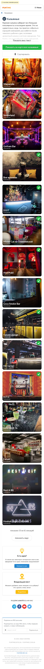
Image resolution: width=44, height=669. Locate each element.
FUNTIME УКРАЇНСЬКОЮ (10, 2)
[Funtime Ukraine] (7, 7)
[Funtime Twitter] (29, 606)
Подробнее (22, 592)
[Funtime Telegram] (14, 606)
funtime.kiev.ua (22, 653)
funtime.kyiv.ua (15, 642)
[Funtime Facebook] (19, 606)
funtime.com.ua (29, 642)
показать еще (21, 538)
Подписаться (33, 630)
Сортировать (23, 54)
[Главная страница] (2, 13)
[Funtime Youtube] (24, 606)
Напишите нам (22, 566)
